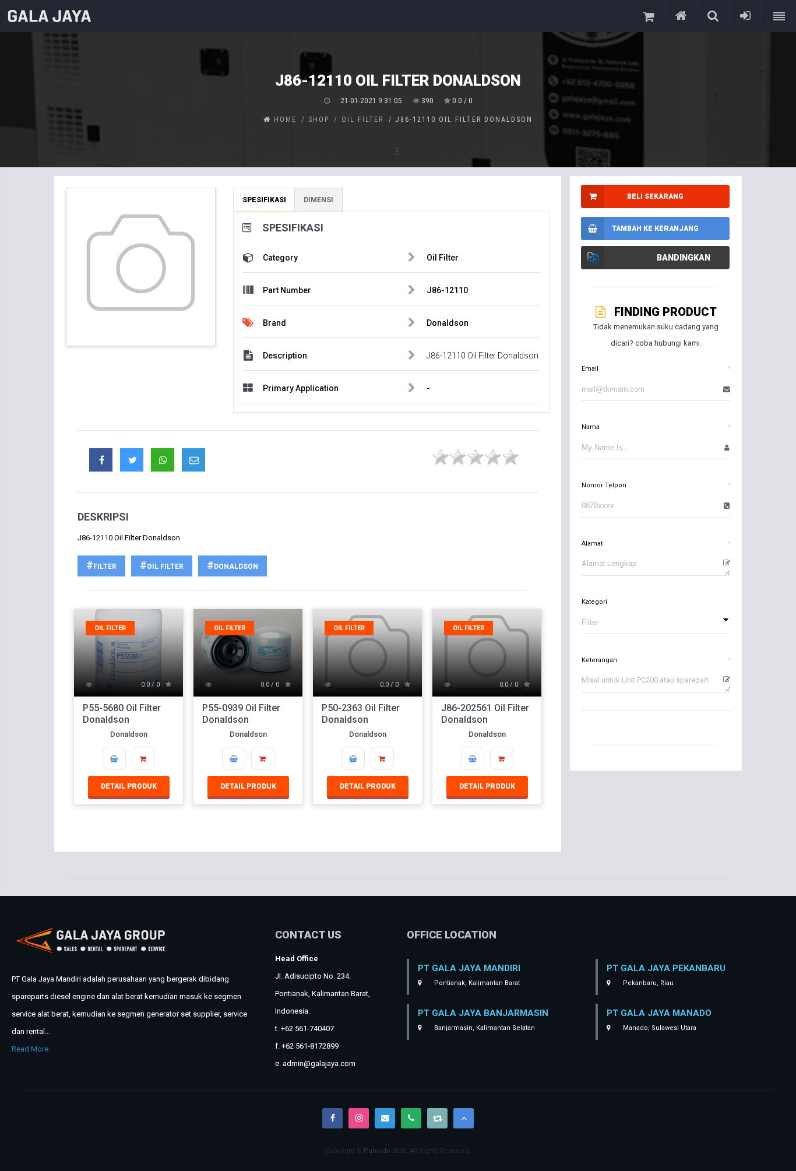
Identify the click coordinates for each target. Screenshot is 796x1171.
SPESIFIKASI (264, 200)
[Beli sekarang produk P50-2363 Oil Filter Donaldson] (382, 758)
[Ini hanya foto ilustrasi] (141, 267)
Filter (105, 566)
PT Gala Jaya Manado (659, 1013)
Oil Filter (165, 566)
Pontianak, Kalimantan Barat (476, 983)
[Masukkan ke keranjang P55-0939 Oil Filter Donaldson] (233, 758)
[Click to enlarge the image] (140, 262)
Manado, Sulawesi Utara (658, 1028)
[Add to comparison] (592, 257)
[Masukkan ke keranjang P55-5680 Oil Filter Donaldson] (114, 758)
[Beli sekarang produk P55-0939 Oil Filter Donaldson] (262, 758)
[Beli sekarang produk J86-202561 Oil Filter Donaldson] (501, 758)
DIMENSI (318, 200)
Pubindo (377, 1151)
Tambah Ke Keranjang (655, 228)
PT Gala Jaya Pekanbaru (666, 968)
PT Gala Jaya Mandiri (469, 968)
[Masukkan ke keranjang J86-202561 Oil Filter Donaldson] (472, 758)
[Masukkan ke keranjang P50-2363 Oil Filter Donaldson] (353, 758)
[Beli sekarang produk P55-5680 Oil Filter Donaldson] (143, 758)
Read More (30, 1049)
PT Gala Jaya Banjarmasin (483, 1013)
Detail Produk (129, 786)
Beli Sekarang (655, 196)
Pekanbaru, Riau (647, 983)
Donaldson (236, 566)
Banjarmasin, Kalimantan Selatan (483, 1028)
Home (284, 119)
